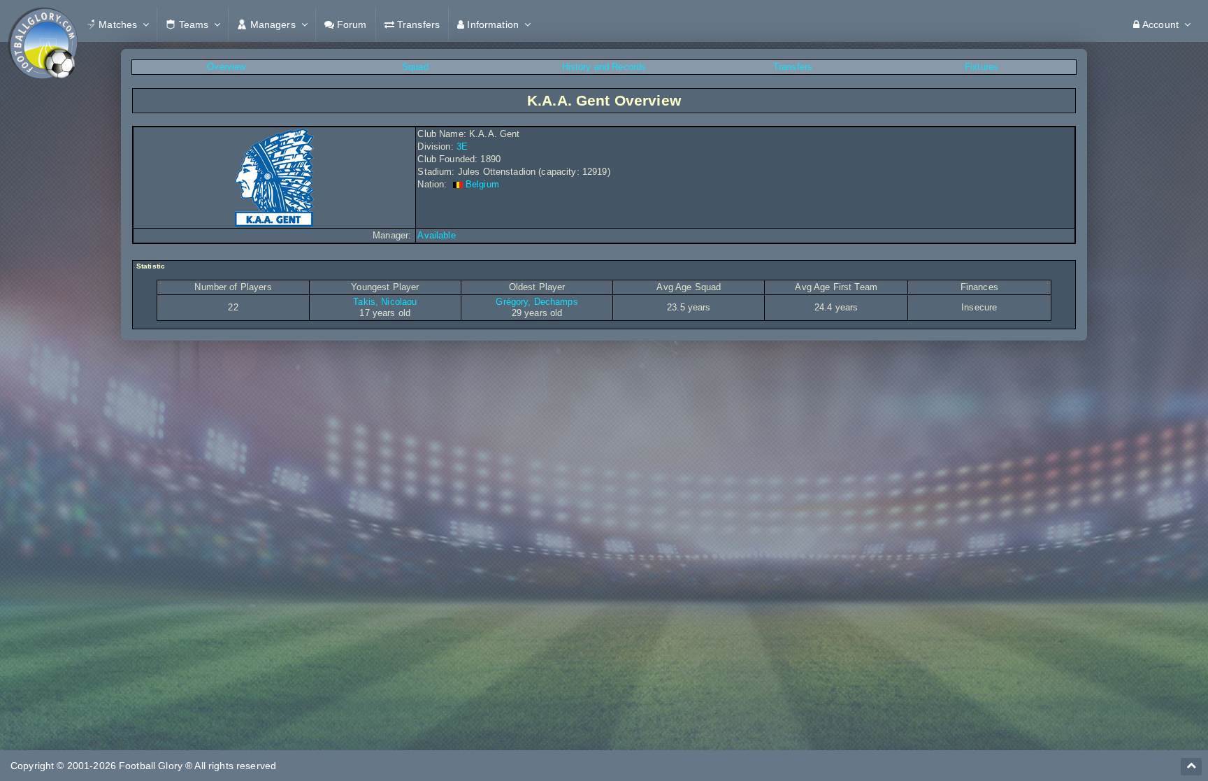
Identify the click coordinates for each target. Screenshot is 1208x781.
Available (436, 235)
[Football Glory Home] (43, 24)
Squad (415, 67)
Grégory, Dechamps (536, 301)
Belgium (482, 184)
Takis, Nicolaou (385, 301)
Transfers (792, 67)
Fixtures (981, 67)
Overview (226, 67)
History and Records (604, 67)
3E (462, 146)
